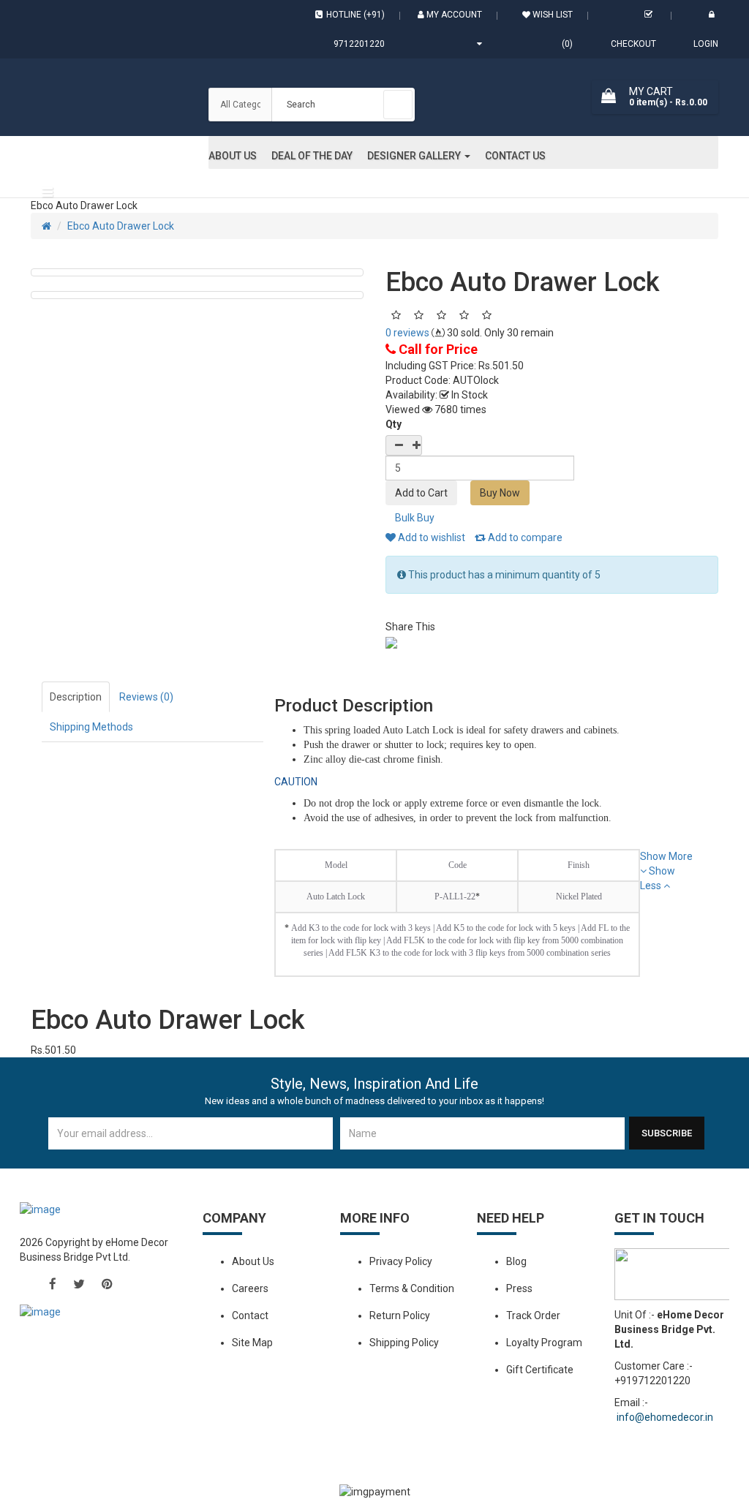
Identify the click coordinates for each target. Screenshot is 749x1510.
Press (519, 1288)
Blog (516, 1261)
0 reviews (407, 333)
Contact (250, 1315)
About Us (253, 1261)
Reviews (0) (146, 697)
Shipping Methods (91, 727)
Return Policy (399, 1315)
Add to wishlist (430, 537)
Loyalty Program (544, 1342)
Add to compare (524, 537)
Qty (393, 424)
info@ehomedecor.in (665, 1417)
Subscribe (666, 1133)
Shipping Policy (404, 1342)
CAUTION (295, 782)
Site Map (252, 1342)
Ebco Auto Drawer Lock (120, 226)
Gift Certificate (539, 1369)
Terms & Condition (411, 1288)
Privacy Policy (400, 1261)
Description (76, 697)
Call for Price (437, 349)
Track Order (533, 1315)
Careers (250, 1288)
